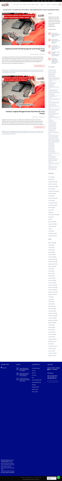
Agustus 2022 (51, 341)
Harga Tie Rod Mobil (52, 128)
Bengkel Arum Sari (52, 76)
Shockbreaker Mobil (52, 214)
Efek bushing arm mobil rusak (54, 109)
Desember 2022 (51, 339)
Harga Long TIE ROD (52, 126)
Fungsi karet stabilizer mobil (53, 113)
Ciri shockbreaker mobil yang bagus (54, 107)
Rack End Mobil (51, 205)
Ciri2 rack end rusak (52, 104)
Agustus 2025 (51, 266)
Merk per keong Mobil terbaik (54, 141)
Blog (42, 0)
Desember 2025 (51, 259)
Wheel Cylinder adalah (53, 167)
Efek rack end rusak (52, 111)
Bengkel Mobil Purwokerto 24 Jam (54, 88)
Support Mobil (51, 221)
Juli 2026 (50, 245)
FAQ (49, 0)
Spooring (50, 217)
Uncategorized (51, 233)
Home (14, 4)
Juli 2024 (50, 296)
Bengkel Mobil (51, 85)
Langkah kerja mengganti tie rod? (53, 133)
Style (49, 219)
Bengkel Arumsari (52, 74)
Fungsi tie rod (51, 120)
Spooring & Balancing (36, 382)
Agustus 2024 (51, 294)
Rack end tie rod (51, 149)
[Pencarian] (11, 4)
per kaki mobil (51, 143)
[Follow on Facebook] (49, 381)
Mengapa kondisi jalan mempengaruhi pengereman (14, 71)
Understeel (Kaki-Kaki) (37, 379)
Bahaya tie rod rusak (52, 72)
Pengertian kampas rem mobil (28, 71)
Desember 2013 (51, 353)
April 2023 (50, 329)
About (34, 0)
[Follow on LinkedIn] (55, 381)
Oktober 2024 (51, 289)
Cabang (37, 4)
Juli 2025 (50, 268)
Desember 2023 (51, 313)
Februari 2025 (51, 280)
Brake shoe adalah (29, 70)
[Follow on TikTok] (53, 381)
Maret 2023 (50, 332)
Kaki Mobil (50, 188)
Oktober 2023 (51, 317)
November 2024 (51, 287)
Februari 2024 (51, 308)
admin (43, 54)
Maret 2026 (50, 254)
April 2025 (50, 275)
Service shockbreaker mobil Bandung (53, 154)
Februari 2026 (51, 256)
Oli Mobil (50, 195)
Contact (45, 0)
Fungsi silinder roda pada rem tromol (54, 118)
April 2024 (50, 303)
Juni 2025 (50, 271)
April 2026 (50, 252)
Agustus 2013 (51, 355)
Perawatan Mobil (52, 202)
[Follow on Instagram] (58, 0)
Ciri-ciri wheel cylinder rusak (53, 102)
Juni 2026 (50, 247)
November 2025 (51, 261)
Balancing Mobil (51, 181)
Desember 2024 (51, 285)
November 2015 (51, 346)
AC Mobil (34, 375)
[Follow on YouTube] (57, 381)
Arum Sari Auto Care (52, 70)
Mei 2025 (50, 273)
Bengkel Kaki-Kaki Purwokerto (54, 78)
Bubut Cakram (35, 389)
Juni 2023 (50, 325)
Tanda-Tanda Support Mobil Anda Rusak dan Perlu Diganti (56, 35)
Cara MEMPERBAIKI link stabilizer (53, 97)
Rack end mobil (51, 147)
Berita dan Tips (7, 70)
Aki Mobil (50, 179)
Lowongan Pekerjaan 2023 (53, 137)
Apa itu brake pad (17, 70)
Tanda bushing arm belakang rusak (53, 164)
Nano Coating (51, 193)
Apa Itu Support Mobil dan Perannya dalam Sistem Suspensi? (56, 41)
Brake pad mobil (22, 70)
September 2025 (51, 264)
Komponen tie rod (52, 130)
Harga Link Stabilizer (52, 124)
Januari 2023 (51, 336)
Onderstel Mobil (51, 198)
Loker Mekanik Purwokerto (53, 135)
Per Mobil (50, 200)
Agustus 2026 (51, 242)
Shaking (50, 212)
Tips (49, 228)
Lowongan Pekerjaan (52, 191)
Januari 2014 (51, 350)
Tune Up (50, 231)
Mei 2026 (50, 249)
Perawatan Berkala (36, 368)
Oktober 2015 (51, 348)
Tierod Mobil (51, 226)
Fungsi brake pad (35, 70)
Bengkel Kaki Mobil (52, 83)
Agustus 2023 (51, 322)
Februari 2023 (51, 334)
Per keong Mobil (51, 145)
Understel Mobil (51, 235)
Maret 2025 (50, 278)
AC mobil (50, 177)
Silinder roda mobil (52, 156)
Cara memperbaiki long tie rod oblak (54, 100)
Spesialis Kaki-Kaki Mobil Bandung (53, 161)
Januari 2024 (51, 311)
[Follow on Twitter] (59, 0)
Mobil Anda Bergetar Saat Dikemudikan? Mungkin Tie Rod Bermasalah (55, 61)
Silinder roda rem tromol (53, 158)
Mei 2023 (50, 327)
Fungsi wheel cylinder (52, 122)
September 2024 (51, 292)
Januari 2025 (51, 282)
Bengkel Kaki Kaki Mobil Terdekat (53, 81)
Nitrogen (34, 384)
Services (25, 4)
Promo (29, 4)
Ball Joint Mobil (51, 184)
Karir (33, 4)
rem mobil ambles (52, 151)
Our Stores (38, 0)
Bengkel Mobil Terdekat (53, 90)
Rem (33, 377)
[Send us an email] (60, 0)
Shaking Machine (35, 386)
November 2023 (51, 315)
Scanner (50, 209)
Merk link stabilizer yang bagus (54, 139)
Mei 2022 (50, 343)
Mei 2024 (50, 301)
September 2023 (51, 320)
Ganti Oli (34, 372)
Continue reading (39, 65)
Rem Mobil (50, 207)
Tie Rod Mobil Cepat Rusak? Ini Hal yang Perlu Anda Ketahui (56, 47)
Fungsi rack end (51, 115)
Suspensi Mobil (51, 224)
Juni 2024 (50, 299)
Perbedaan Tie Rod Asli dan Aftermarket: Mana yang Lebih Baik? (56, 53)
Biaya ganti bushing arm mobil (54, 92)
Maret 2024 (50, 306)
